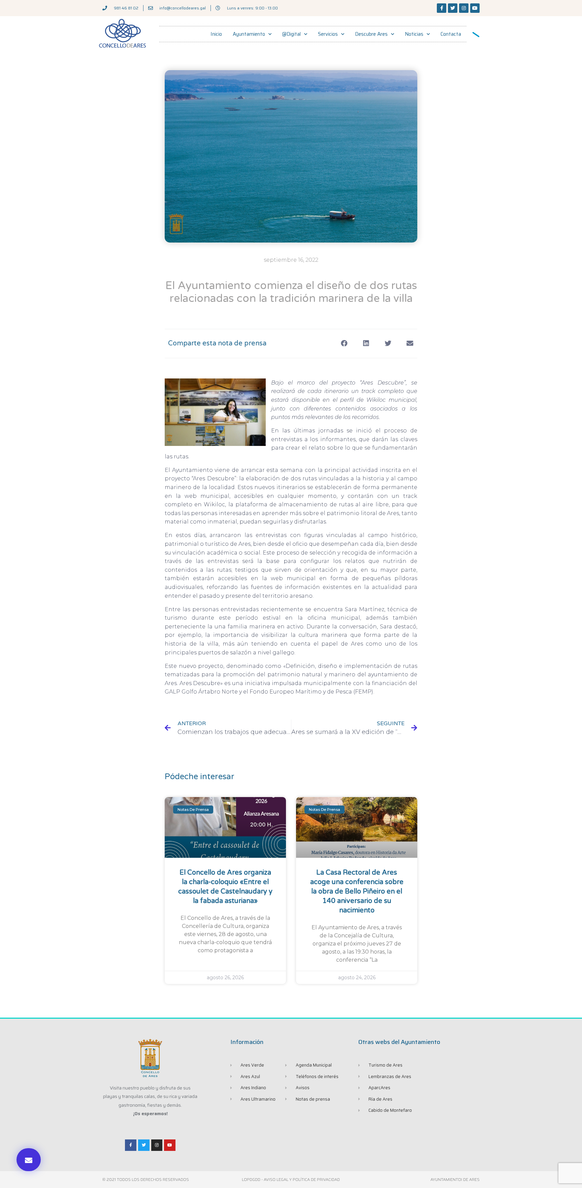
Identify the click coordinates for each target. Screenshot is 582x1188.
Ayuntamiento (249, 34)
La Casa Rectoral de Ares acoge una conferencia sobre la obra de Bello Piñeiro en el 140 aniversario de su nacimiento (356, 891)
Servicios (328, 34)
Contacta (451, 34)
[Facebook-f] (441, 8)
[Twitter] (452, 8)
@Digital (291, 34)
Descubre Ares (371, 34)
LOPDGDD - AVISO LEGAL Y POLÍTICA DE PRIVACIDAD (291, 1179)
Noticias (414, 34)
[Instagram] (463, 8)
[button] (29, 1159)
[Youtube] (475, 8)
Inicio (216, 34)
